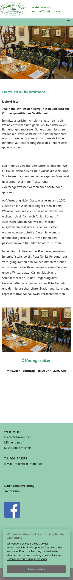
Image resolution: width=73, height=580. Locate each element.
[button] (3, 52)
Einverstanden (36, 569)
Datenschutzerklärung (19, 486)
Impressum (12, 491)
